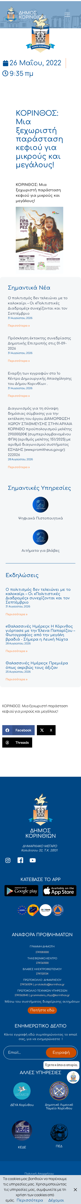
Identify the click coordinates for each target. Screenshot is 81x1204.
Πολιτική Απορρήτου (39, 1173)
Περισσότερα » (19, 325)
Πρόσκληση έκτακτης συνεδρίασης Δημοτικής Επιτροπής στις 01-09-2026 (39, 343)
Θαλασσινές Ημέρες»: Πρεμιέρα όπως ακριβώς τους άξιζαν (37, 665)
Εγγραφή (61, 1053)
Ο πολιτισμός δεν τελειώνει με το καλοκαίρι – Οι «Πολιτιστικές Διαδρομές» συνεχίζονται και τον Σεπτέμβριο (38, 596)
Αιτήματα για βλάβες (41, 551)
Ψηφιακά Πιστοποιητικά (40, 518)
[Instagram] (8, 860)
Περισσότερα (30, 1200)
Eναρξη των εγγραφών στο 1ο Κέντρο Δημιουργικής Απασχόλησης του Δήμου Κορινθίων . (40, 379)
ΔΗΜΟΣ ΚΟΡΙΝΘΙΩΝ (32, 15)
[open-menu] (67, 15)
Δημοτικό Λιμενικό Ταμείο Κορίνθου (59, 1106)
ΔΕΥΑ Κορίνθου (22, 1105)
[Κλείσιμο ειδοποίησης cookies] (75, 1189)
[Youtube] (32, 860)
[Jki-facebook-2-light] (20, 860)
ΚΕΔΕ (22, 1147)
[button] (18, 730)
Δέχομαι (56, 1200)
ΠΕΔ (59, 1146)
